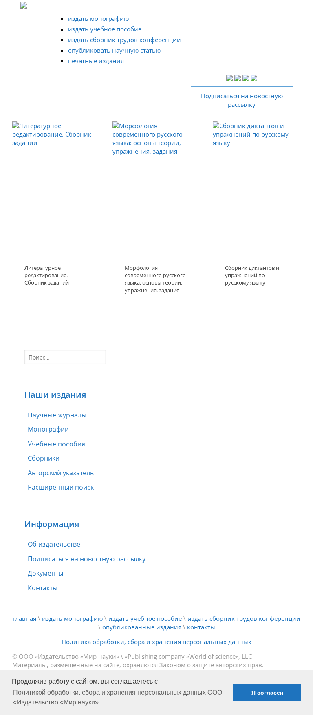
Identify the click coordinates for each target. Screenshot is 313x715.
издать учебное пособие (104, 29)
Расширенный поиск (61, 487)
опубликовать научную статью (114, 50)
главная (24, 618)
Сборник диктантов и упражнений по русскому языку (252, 275)
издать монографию (98, 18)
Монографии (48, 429)
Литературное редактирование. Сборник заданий (46, 275)
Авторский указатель (61, 472)
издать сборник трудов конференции (124, 39)
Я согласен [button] (267, 692)
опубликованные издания (141, 627)
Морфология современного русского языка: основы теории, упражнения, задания (155, 279)
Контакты (42, 587)
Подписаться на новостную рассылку (86, 558)
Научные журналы (57, 414)
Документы (45, 573)
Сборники (44, 458)
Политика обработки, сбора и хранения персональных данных (156, 642)
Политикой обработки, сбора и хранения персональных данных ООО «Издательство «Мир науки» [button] (117, 697)
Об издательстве (54, 544)
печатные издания (96, 61)
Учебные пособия (56, 443)
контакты (201, 627)
